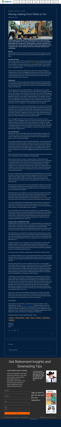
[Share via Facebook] (8, 330)
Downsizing (10, 323)
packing (32, 317)
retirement (11, 317)
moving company (46, 317)
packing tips (11, 320)
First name (6, 390)
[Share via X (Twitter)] (11, 330)
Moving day (38, 317)
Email (5, 401)
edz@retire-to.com (34, 419)
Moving (27, 317)
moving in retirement (19, 317)
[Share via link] (17, 330)
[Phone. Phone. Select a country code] (6, 409)
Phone (5, 407)
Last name (6, 395)
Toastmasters (11, 324)
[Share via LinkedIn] (14, 330)
